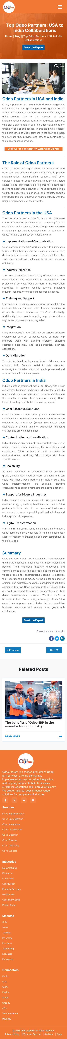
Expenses (7, 953)
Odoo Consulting (10, 845)
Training (6, 932)
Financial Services (11, 889)
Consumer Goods (11, 899)
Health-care (8, 894)
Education (7, 873)
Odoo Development (12, 829)
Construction (8, 883)
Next (52, 650)
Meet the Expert (33, 47)
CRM (4, 922)
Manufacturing (9, 868)
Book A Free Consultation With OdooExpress (33, 148)
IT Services (8, 878)
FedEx (5, 976)
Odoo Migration (10, 834)
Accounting (8, 948)
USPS (5, 987)
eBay (4, 1008)
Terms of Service (32, 1034)
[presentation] (3, 688)
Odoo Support (9, 850)
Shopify (6, 1002)
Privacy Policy (12, 1034)
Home (8, 36)
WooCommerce (10, 1013)
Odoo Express (27, 1030)
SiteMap (48, 1034)
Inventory (7, 938)
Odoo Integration (11, 824)
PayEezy (6, 1018)
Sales (5, 927)
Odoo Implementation (13, 813)
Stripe (5, 997)
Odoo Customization (12, 819)
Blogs (59, 1034)
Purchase (7, 943)
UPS (4, 981)
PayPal (5, 992)
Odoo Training (9, 840)
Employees (7, 959)
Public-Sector (9, 905)
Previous (14, 650)
